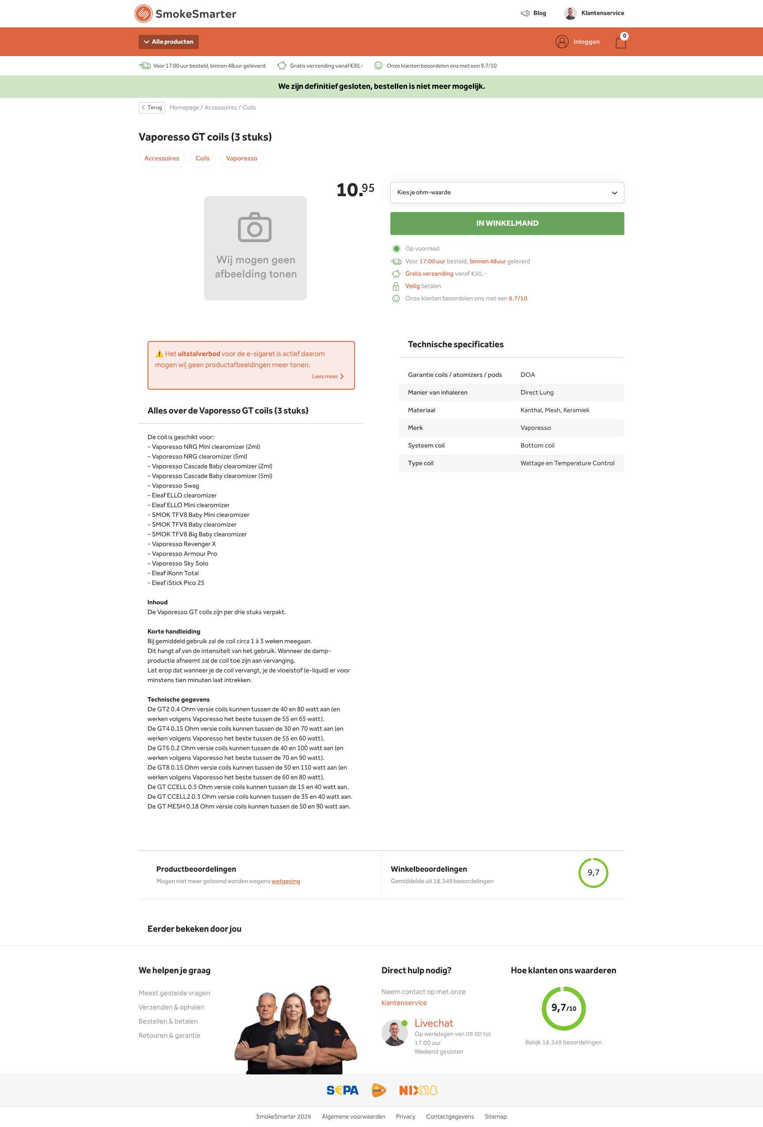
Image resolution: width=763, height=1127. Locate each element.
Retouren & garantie (169, 1035)
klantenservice (404, 1003)
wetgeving (286, 881)
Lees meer (325, 376)
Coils (249, 108)
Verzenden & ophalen (171, 1007)
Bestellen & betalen (168, 1021)
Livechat (434, 1023)
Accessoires (220, 108)
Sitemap (496, 1117)
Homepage (184, 108)
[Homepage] (185, 15)
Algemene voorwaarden (353, 1117)
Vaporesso (241, 158)
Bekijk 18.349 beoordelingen (563, 1042)
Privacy (405, 1117)
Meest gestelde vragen (174, 993)
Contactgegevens (450, 1117)
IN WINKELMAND (507, 223)
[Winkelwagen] (620, 41)
